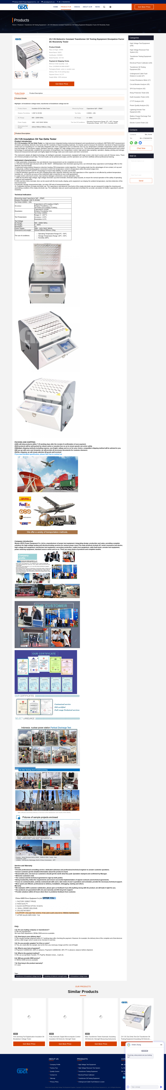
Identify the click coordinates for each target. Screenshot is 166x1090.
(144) (139, 97)
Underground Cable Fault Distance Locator (91, 1082)
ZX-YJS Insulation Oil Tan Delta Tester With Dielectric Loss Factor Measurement (136, 1038)
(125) (141, 63)
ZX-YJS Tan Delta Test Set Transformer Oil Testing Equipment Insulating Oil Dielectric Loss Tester (99, 1038)
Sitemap (52, 1078)
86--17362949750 (64, 2)
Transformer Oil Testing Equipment (35, 25)
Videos (77, 7)
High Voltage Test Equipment (87, 1064)
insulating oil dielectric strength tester (55, 976)
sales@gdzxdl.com (49, 2)
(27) (138, 75)
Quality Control (54, 1071)
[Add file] (128, 1087)
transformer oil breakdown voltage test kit (28, 976)
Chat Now (141, 148)
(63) (139, 93)
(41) (139, 51)
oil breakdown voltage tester (79, 976)
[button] (15, 1020)
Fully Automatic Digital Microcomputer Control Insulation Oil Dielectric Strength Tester (28, 1038)
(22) (137, 101)
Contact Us (53, 1075)
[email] (140, 143)
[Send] (161, 1087)
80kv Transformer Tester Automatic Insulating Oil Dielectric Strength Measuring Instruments (64, 1038)
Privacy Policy (54, 1082)
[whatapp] (136, 143)
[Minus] (161, 1045)
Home (55, 7)
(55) (138, 68)
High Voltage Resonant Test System (89, 1068)
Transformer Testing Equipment (88, 1071)
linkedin (124, 1077)
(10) (139, 123)
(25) (140, 117)
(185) (140, 58)
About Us (87, 7)
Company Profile (55, 1064)
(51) (139, 105)
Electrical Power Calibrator (86, 1075)
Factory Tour (54, 1068)
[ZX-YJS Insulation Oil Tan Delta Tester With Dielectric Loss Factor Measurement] (137, 1017)
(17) (140, 80)
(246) (140, 44)
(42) (137, 88)
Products (65, 7)
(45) (139, 84)
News (97, 7)
